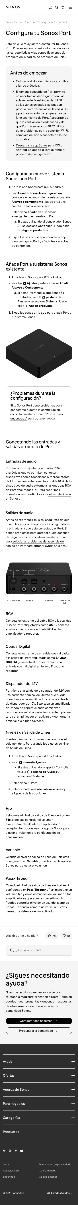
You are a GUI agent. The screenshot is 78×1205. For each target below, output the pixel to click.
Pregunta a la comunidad (36, 1031)
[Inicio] (13, 7)
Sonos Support (15, 22)
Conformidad (47, 1170)
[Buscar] (56, 7)
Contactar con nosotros (36, 1021)
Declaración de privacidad (54, 1164)
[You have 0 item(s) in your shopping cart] (62, 7)
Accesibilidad (11, 1170)
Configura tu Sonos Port (52, 22)
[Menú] (70, 7)
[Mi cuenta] (50, 7)
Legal (6, 1164)
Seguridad (9, 1176)
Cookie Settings (48, 1176)
